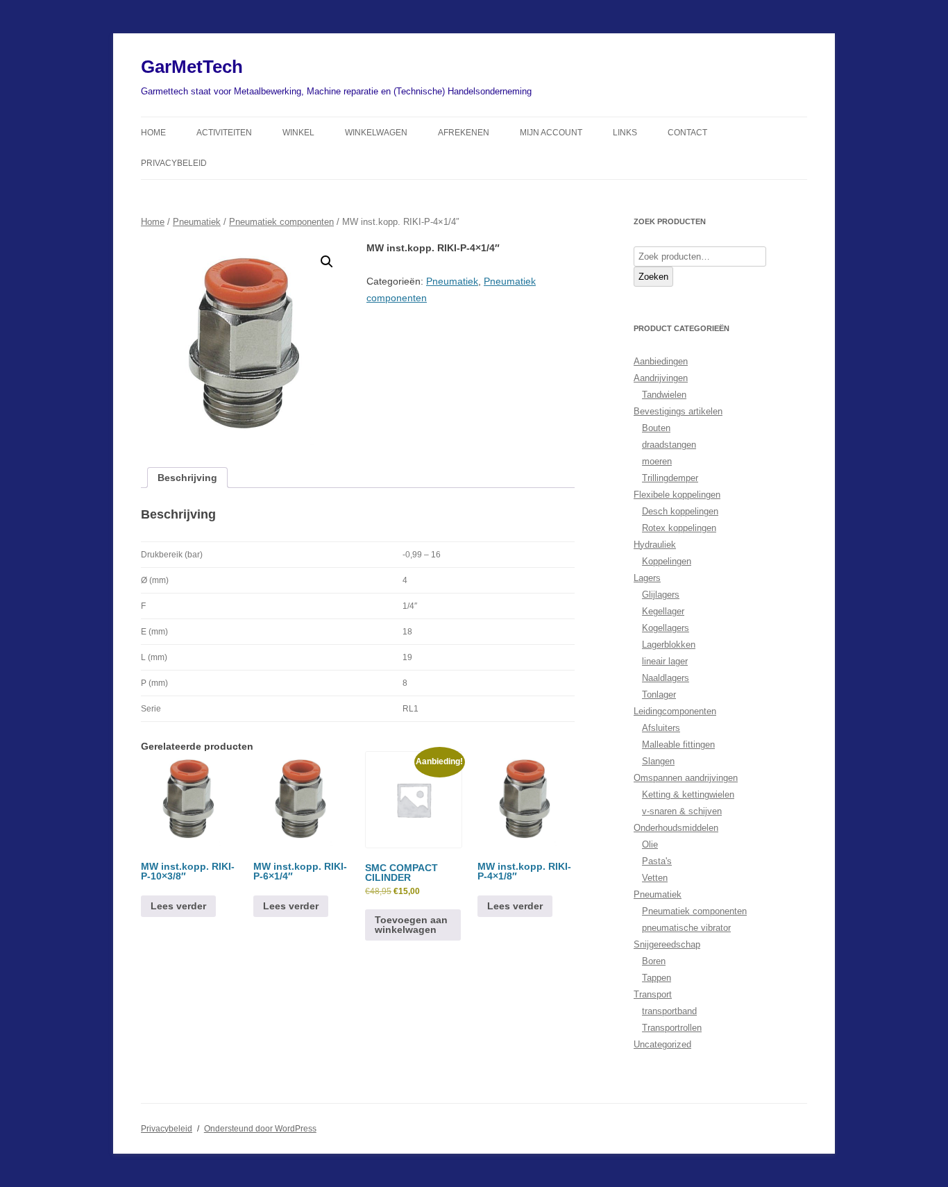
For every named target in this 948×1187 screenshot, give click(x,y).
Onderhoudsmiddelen (676, 828)
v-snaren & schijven (682, 811)
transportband (669, 1011)
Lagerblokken (668, 644)
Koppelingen (666, 561)
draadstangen (669, 444)
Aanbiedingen (661, 361)
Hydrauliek (655, 544)
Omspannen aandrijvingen (686, 778)
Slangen (658, 761)
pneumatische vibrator (686, 928)
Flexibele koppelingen (677, 494)
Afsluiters (661, 728)
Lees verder (178, 905)
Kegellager (663, 611)
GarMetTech (192, 66)
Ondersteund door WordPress (260, 1129)
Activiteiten (224, 132)
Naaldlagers (665, 678)
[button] (326, 261)
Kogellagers (665, 628)
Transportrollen (672, 1027)
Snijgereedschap (667, 944)
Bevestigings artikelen (678, 411)
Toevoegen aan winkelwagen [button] (411, 924)
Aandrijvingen (661, 378)
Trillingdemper (670, 478)
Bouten (656, 428)
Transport (653, 994)
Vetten (655, 878)
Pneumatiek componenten (281, 222)
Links (625, 132)
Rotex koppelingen (679, 528)
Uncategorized (662, 1044)
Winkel (298, 132)
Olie (650, 844)
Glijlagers (660, 594)
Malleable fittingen (678, 744)
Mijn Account (551, 132)
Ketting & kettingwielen (688, 794)
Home (153, 132)
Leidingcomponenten (675, 711)
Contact (687, 132)
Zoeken (653, 276)
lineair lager (665, 661)
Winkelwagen (376, 132)
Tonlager (659, 694)
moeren (657, 461)
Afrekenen (463, 132)
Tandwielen (664, 394)
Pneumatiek (197, 222)
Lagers (647, 578)
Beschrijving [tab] (187, 477)
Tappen (656, 978)
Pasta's (657, 861)
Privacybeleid (174, 163)
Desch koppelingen (680, 511)
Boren (654, 961)
